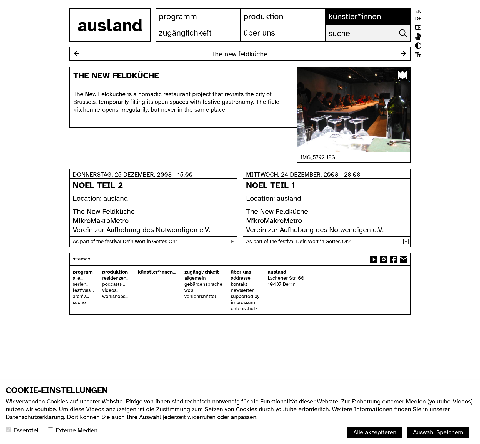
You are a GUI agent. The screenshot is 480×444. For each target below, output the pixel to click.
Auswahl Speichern (438, 432)
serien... (81, 284)
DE (418, 19)
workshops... (115, 296)
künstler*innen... (157, 272)
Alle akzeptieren (374, 432)
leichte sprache (418, 27)
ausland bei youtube (373, 259)
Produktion (263, 16)
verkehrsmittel (200, 296)
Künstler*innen (355, 16)
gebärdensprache (203, 284)
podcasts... (113, 284)
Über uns (259, 32)
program (83, 272)
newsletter (242, 290)
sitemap (81, 259)
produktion (115, 272)
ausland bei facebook (393, 259)
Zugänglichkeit (185, 32)
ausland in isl (418, 36)
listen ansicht (418, 64)
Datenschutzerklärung (35, 417)
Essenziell (27, 430)
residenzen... (116, 278)
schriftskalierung (418, 54)
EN (418, 11)
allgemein (195, 278)
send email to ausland (403, 259)
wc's (188, 290)
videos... (111, 290)
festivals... (83, 290)
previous (76, 53)
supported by (245, 296)
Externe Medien (77, 430)
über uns (241, 272)
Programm (178, 16)
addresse (241, 278)
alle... (78, 278)
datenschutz (244, 308)
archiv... (81, 296)
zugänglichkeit (201, 272)
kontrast (418, 45)
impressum (243, 302)
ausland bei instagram (383, 259)
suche (79, 302)
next (403, 53)
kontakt (239, 284)
